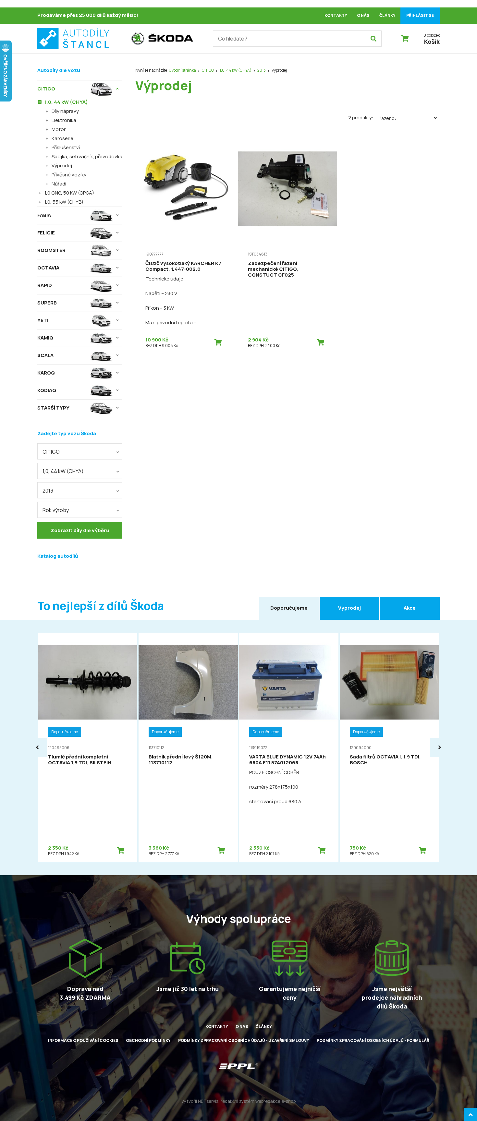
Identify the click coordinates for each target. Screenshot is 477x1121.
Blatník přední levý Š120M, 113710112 (181, 759)
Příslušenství (66, 147)
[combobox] (79, 451)
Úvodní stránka (182, 70)
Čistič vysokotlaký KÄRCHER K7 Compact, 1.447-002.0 (183, 266)
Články (387, 15)
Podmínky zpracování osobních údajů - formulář (373, 1040)
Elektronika (64, 120)
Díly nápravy (65, 111)
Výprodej (62, 165)
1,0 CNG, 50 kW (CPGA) (69, 192)
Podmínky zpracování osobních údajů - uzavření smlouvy (243, 1040)
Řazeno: (388, 118)
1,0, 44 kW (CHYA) (235, 70)
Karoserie (62, 138)
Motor (59, 129)
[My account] (373, 38)
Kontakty (335, 15)
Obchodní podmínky (148, 1040)
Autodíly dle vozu (58, 70)
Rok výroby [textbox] (56, 510)
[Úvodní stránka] (81, 38)
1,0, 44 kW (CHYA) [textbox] (63, 471)
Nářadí (59, 183)
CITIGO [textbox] (51, 451)
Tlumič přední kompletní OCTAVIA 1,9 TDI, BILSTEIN (79, 759)
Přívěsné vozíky (69, 174)
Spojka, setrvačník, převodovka (87, 156)
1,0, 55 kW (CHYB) (63, 201)
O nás (363, 15)
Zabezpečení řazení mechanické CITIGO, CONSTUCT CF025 (273, 269)
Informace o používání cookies (83, 1040)
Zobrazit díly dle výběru (80, 530)
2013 (261, 70)
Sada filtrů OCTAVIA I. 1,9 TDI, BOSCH (385, 759)
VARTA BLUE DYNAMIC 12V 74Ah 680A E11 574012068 (287, 759)
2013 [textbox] (48, 490)
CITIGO (208, 70)
